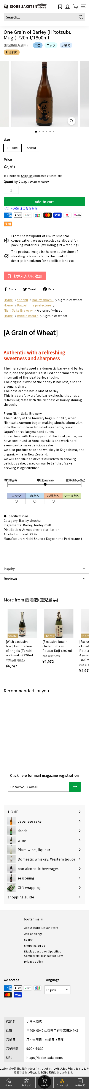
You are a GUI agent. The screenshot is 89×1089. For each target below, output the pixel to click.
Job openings (33, 934)
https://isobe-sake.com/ (44, 1057)
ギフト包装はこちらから (21, 208)
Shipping (27, 175)
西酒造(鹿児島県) (16, 45)
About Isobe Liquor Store (41, 928)
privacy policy (33, 961)
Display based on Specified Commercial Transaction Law (43, 953)
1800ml (12, 148)
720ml (31, 148)
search (28, 939)
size (7, 139)
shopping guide (34, 945)
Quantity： (26, 181)
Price (8, 159)
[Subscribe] (75, 787)
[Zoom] (72, 121)
